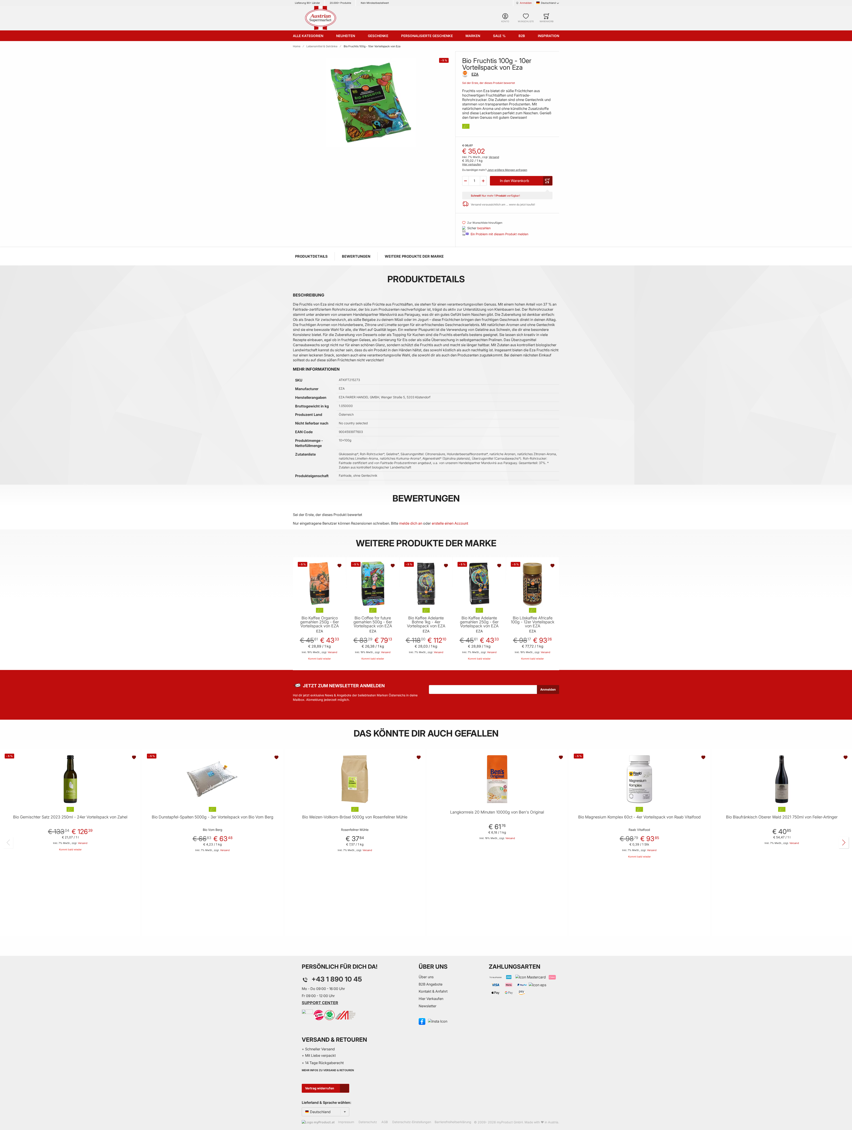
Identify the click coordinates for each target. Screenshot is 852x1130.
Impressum (346, 1122)
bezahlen (484, 228)
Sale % (499, 36)
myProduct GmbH (510, 1122)
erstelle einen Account (450, 523)
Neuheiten (345, 36)
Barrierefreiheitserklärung (453, 1122)
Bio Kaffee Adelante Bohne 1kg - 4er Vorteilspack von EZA (426, 622)
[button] (465, 181)
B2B (522, 36)
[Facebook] (422, 1021)
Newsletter (427, 1006)
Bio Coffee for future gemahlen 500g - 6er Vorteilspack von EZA (372, 622)
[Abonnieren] (548, 689)
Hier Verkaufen (431, 998)
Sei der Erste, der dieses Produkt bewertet (488, 83)
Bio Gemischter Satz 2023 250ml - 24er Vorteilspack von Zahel (70, 817)
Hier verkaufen (471, 164)
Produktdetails (311, 256)
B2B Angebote (430, 984)
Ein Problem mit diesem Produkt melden (499, 234)
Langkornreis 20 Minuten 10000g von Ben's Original (497, 812)
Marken (472, 36)
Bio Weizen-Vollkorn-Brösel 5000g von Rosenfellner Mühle (354, 817)
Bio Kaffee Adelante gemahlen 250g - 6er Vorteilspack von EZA (479, 622)
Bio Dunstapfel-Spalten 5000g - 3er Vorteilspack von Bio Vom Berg (212, 817)
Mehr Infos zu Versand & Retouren (328, 1070)
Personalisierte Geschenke (427, 36)
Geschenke (378, 36)
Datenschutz (368, 1122)
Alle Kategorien (308, 36)
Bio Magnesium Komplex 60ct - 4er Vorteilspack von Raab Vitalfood (639, 817)
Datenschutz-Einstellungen (411, 1122)
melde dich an (410, 523)
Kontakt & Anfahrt (433, 991)
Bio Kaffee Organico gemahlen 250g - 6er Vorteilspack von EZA (319, 622)
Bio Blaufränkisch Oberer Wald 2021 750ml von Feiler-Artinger (782, 817)
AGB (384, 1122)
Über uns (426, 977)
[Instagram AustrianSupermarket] (437, 1021)
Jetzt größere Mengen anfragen (507, 170)
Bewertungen (356, 256)
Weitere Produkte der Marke (414, 256)
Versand (494, 157)
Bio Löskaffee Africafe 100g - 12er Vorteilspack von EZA (532, 622)
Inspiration (548, 36)
